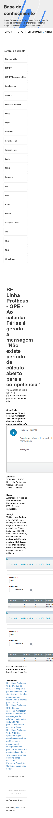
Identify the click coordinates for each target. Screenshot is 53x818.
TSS (7, 250)
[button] (17, 781)
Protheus (9, 177)
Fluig (7, 113)
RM (6, 186)
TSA (7, 240)
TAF (6, 231)
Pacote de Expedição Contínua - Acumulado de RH (16, 766)
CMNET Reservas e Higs (15, 77)
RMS (7, 195)
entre (18, 807)
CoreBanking (10, 86)
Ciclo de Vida (11, 59)
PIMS (7, 168)
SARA (7, 204)
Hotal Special (11, 140)
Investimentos (11, 149)
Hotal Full (9, 131)
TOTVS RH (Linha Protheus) (29, 31)
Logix (7, 159)
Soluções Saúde (12, 222)
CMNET (8, 68)
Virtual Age (10, 259)
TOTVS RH (8, 31)
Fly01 (7, 122)
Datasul (8, 95)
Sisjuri (8, 213)
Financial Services (13, 104)
